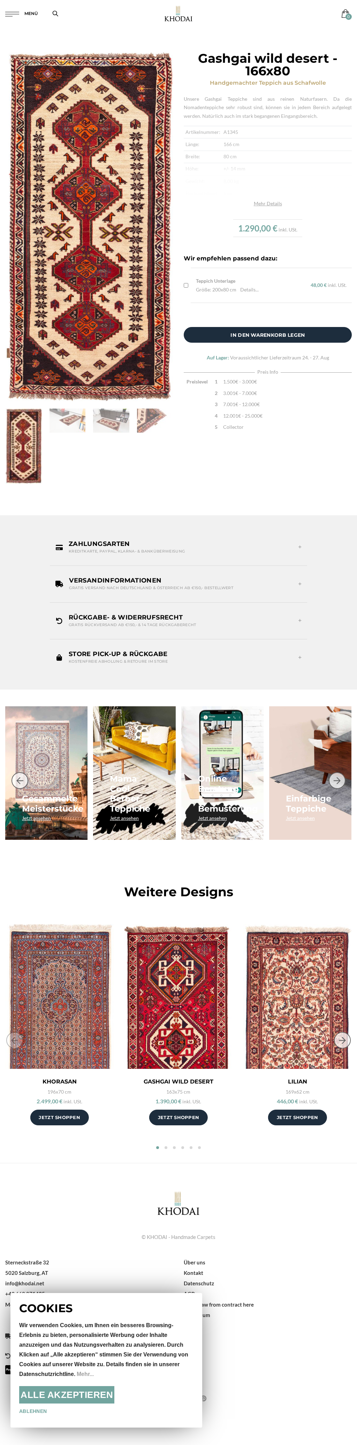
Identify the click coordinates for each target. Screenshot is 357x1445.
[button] (178, 547)
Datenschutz (199, 1283)
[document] (106, 1360)
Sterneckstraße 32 (27, 1262)
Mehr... (85, 1374)
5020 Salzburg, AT (26, 1273)
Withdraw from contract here (219, 1304)
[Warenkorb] (344, 13)
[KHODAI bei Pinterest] (203, 1398)
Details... (249, 289)
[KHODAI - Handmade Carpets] (178, 13)
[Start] (178, 1202)
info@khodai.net (24, 1283)
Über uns (194, 1262)
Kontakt (193, 1273)
